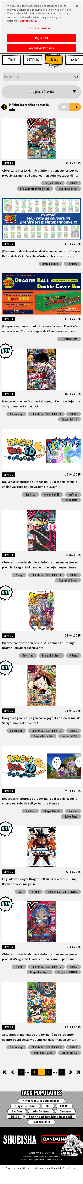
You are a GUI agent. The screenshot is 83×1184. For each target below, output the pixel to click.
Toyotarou (28, 655)
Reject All (41, 38)
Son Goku (30, 494)
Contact (72, 1168)
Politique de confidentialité (48, 1168)
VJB (21, 892)
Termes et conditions (17, 1168)
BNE (48, 1106)
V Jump (19, 575)
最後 (78, 1072)
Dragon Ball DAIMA (43, 736)
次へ (68, 1072)
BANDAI (64, 1106)
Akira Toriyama (40, 1111)
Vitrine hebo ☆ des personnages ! (41, 1101)
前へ (15, 1072)
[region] (41, 27)
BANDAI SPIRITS (42, 1122)
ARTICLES (33, 59)
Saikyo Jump (16, 414)
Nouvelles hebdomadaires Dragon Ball (50, 1116)
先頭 (5, 1072)
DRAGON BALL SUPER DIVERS (34, 188)
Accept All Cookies (41, 48)
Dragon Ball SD (69, 419)
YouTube (73, 494)
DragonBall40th (53, 183)
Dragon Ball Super (68, 188)
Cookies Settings (41, 28)
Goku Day (72, 264)
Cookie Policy (28, 21)
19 (62, 1072)
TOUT (11, 59)
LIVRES (53, 60)
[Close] (77, 6)
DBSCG (73, 183)
